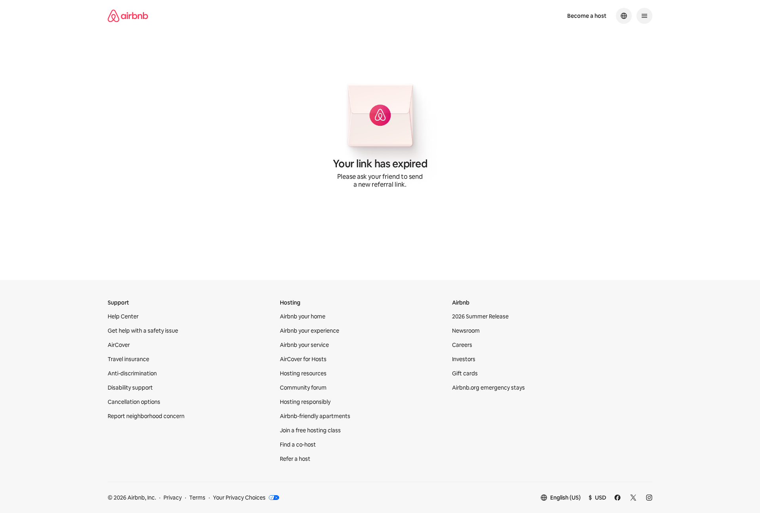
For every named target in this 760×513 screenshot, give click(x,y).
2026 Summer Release (480, 316)
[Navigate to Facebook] (617, 497)
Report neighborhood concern (146, 416)
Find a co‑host (298, 444)
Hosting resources (303, 373)
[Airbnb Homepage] (128, 16)
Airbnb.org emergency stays (488, 387)
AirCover (119, 344)
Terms (197, 497)
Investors (463, 359)
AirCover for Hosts (303, 359)
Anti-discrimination (132, 373)
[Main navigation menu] (644, 16)
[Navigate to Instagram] (649, 497)
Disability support (130, 387)
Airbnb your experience (309, 330)
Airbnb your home (302, 316)
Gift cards (465, 373)
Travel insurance (128, 359)
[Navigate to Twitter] (633, 497)
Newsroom (466, 330)
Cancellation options (134, 401)
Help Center (123, 316)
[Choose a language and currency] (624, 16)
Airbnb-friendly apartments (315, 416)
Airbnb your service (304, 344)
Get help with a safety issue (143, 330)
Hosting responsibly (305, 401)
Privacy (172, 497)
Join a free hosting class (310, 430)
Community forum (303, 387)
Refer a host (295, 458)
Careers (462, 344)
